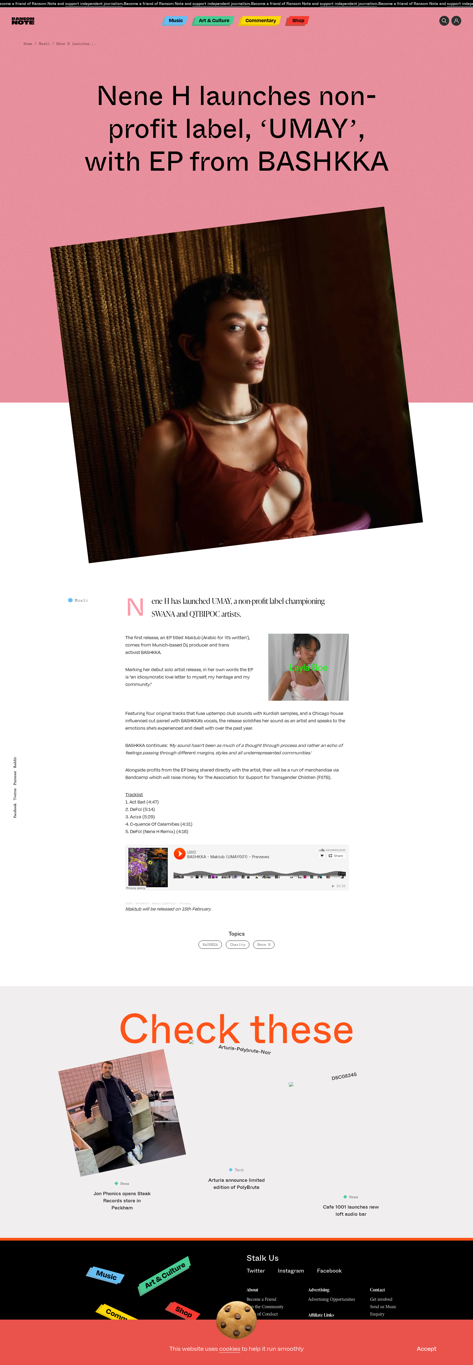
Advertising (318, 1290)
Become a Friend (261, 1299)
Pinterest (15, 778)
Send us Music (383, 1306)
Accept (426, 1348)
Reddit (15, 762)
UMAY (129, 903)
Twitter (15, 794)
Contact (377, 1290)
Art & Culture (214, 20)
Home (28, 44)
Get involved (381, 1299)
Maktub (133, 909)
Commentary (261, 20)
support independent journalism (94, 3)
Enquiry (377, 1314)
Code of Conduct (262, 1314)
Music (176, 20)
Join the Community (265, 1306)
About (252, 1290)
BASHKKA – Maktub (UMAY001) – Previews (163, 903)
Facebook (15, 810)
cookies (229, 1348)
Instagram (291, 1271)
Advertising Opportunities (331, 1299)
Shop (298, 20)
